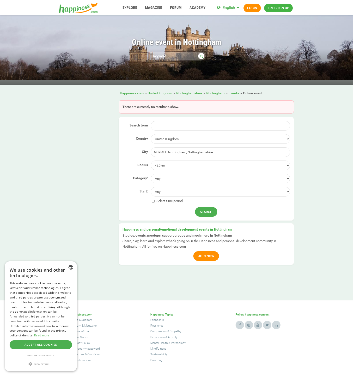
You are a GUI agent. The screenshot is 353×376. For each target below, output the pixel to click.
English (229, 7)
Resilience (156, 325)
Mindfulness (158, 348)
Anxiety (172, 337)
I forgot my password (86, 348)
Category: (140, 178)
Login (252, 8)
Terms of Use (81, 331)
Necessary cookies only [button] (41, 355)
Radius (142, 165)
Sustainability (159, 354)
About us (78, 354)
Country (142, 138)
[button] (41, 363)
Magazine (90, 325)
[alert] (41, 316)
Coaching (156, 360)
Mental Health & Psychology (168, 343)
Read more (41, 335)
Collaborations (82, 360)
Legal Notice (80, 337)
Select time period (169, 201)
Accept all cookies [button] (40, 345)
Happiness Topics (161, 314)
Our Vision (94, 354)
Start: (144, 191)
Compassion (158, 331)
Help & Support (82, 320)
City (145, 152)
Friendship (157, 320)
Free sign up (278, 8)
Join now (206, 256)
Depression (157, 337)
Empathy (175, 331)
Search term (138, 125)
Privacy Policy (81, 343)
